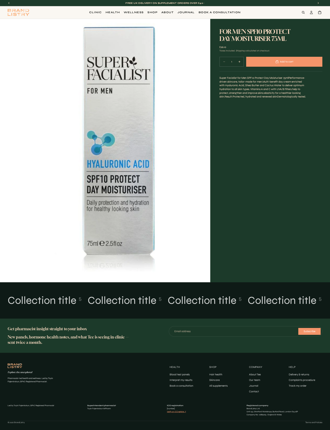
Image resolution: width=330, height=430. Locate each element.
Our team (254, 380)
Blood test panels (180, 374)
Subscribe (309, 331)
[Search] (303, 12)
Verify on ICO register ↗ (176, 412)
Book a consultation (181, 385)
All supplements (218, 385)
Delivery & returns (299, 374)
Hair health (215, 374)
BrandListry (19, 422)
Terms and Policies (313, 422)
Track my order (298, 385)
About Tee (255, 374)
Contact (254, 391)
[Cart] (319, 12)
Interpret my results (181, 380)
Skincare (214, 380)
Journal (253, 385)
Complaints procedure (302, 380)
